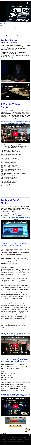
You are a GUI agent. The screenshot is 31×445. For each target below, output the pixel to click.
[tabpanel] (15, 287)
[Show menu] (27, 3)
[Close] (30, 435)
